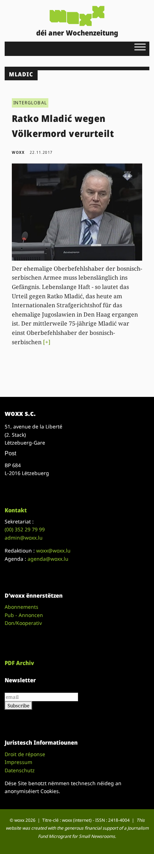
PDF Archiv (19, 663)
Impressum (18, 762)
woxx (19, 152)
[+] (46, 342)
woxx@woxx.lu (53, 550)
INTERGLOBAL (30, 103)
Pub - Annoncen (24, 615)
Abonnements (21, 606)
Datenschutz (20, 770)
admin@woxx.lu (24, 537)
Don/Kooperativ (23, 623)
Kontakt (16, 510)
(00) (25, 529)
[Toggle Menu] (140, 46)
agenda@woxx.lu (48, 558)
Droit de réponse (25, 754)
